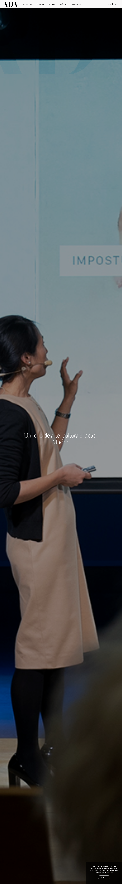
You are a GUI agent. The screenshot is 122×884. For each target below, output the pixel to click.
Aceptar (104, 877)
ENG (115, 4)
